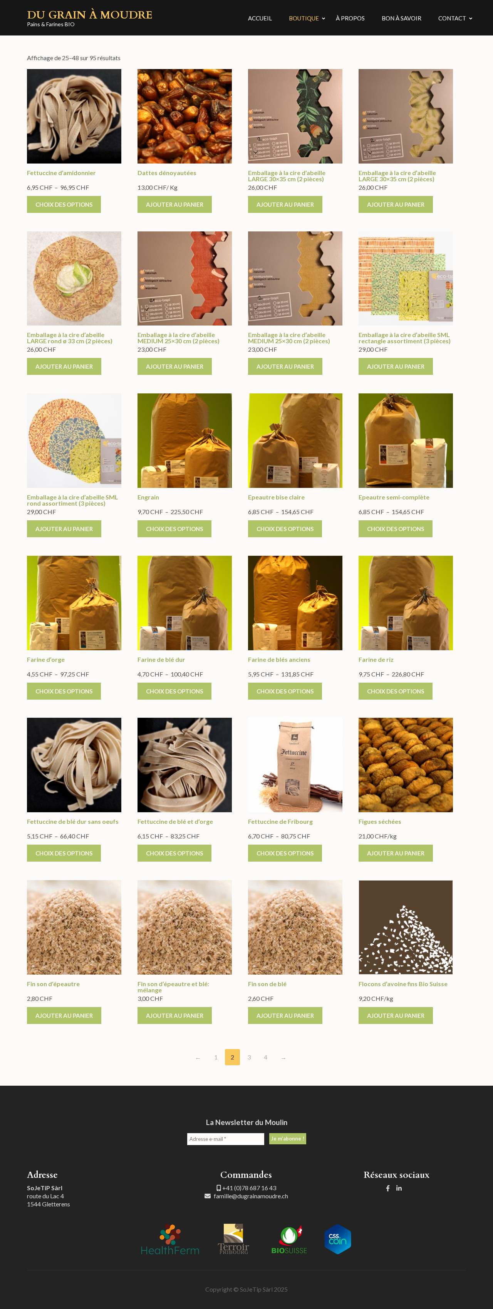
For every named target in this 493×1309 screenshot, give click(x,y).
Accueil (260, 18)
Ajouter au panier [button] (174, 204)
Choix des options (63, 204)
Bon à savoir (401, 18)
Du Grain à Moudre (90, 15)
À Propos (350, 18)
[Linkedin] (399, 1188)
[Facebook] (388, 1188)
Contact (452, 18)
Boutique (304, 18)
